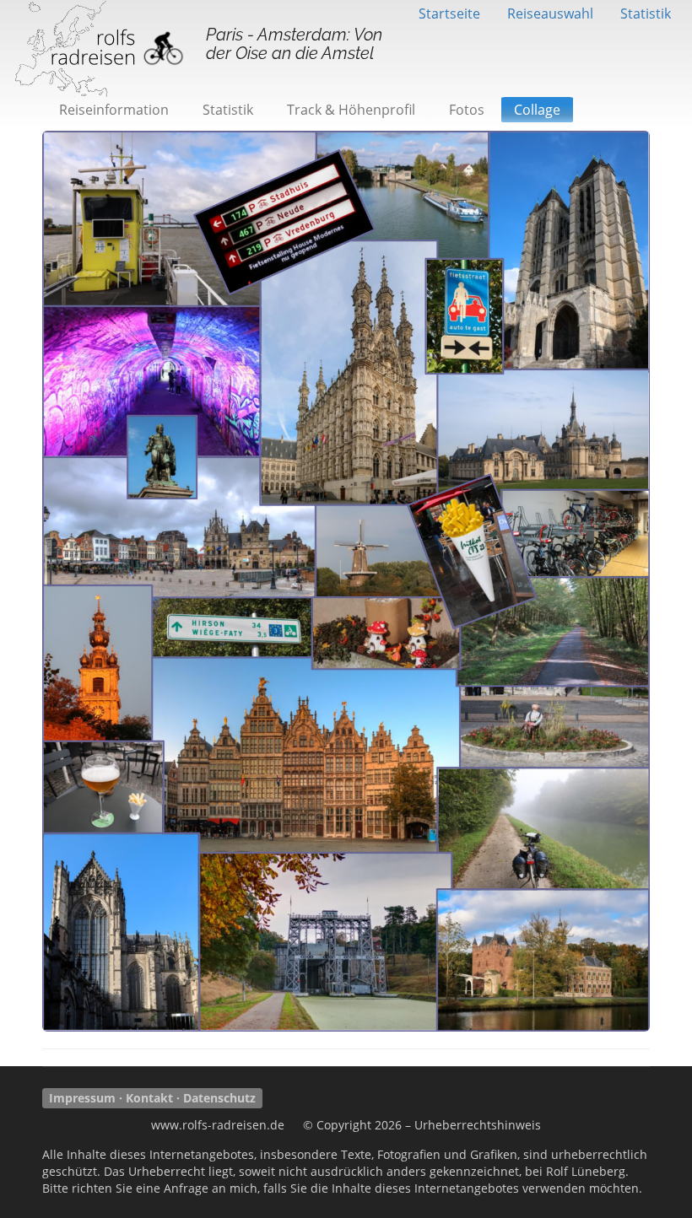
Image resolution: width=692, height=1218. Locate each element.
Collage (537, 109)
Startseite (449, 13)
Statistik (645, 13)
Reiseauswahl (550, 13)
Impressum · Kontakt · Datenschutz (152, 1098)
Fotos (466, 109)
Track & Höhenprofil (351, 109)
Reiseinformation (114, 109)
